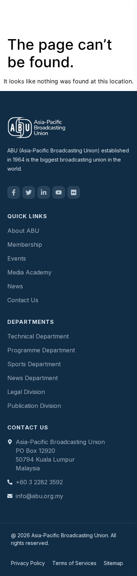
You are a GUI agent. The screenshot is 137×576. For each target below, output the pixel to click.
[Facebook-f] (13, 192)
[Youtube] (58, 192)
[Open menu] (124, 16)
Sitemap (113, 563)
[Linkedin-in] (43, 192)
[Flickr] (73, 192)
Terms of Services (74, 563)
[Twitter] (28, 192)
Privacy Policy (28, 563)
